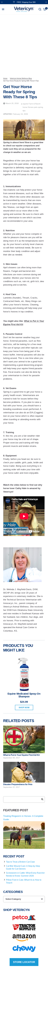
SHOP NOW (24, 707)
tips (24, 111)
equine (26, 104)
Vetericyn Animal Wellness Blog (21, 78)
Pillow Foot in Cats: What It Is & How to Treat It (23, 881)
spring (40, 107)
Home (5, 78)
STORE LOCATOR (24, 962)
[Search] (40, 9)
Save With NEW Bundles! (26, 2)
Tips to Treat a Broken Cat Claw (20, 862)
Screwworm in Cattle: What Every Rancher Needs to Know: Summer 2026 (25, 874)
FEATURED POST (15, 810)
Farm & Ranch (34, 104)
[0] (44, 9)
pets (36, 107)
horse (25, 107)
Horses (31, 107)
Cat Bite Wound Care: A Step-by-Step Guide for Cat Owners (23, 867)
